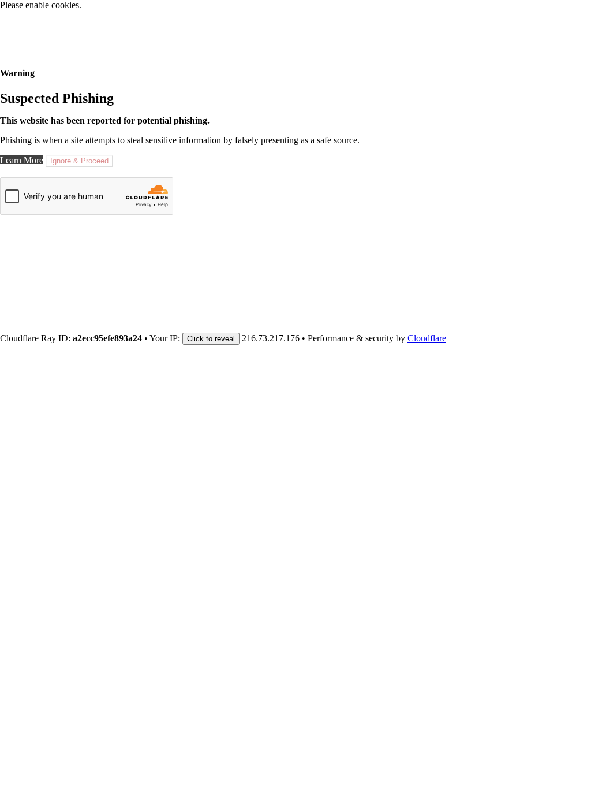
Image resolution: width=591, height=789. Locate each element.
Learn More (21, 160)
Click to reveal (211, 338)
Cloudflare (426, 338)
